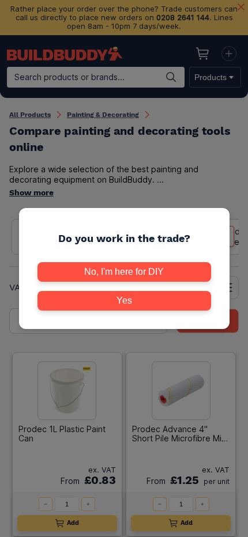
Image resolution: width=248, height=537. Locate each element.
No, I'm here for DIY (124, 272)
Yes (124, 300)
